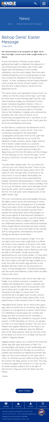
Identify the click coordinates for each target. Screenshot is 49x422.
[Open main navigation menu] (43, 3)
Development (17, 419)
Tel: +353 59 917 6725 (9, 414)
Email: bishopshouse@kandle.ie (26, 414)
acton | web (25, 419)
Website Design (7, 419)
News (10, 24)
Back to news (24, 391)
